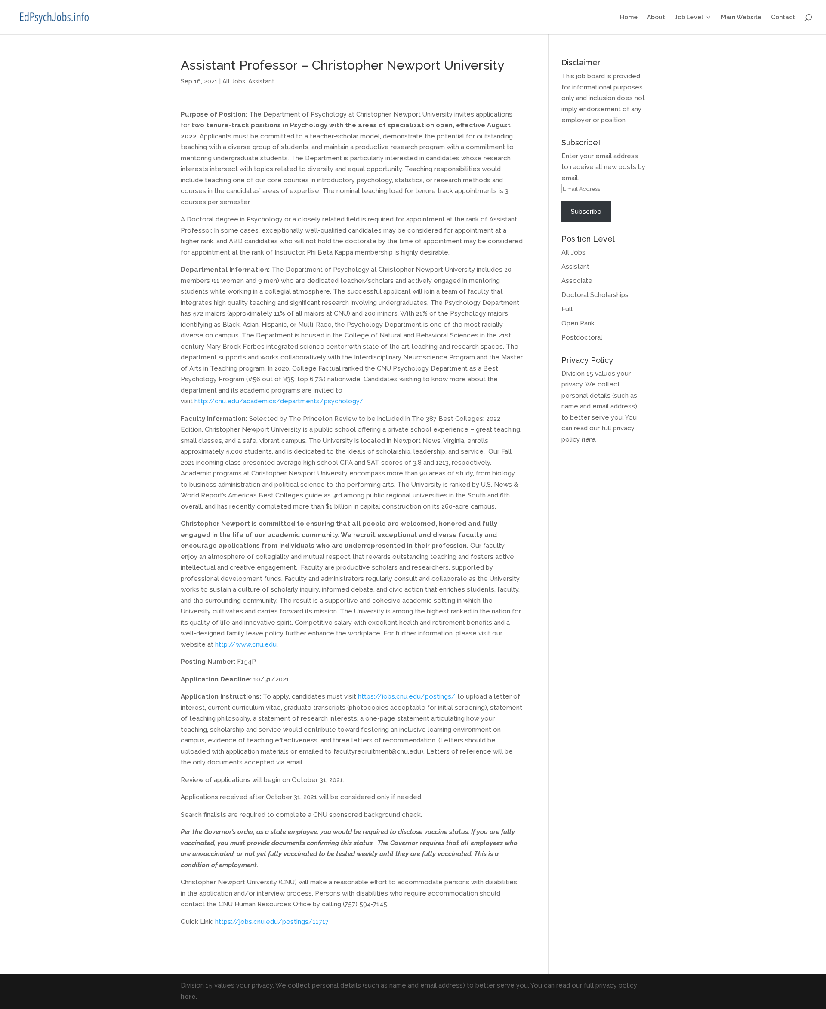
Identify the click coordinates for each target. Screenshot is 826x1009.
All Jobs (233, 81)
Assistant (261, 81)
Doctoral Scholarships (595, 295)
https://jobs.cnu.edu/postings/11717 (272, 922)
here (588, 439)
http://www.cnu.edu (245, 644)
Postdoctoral (581, 337)
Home (629, 17)
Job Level (689, 17)
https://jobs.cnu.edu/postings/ (407, 696)
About (656, 17)
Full (567, 309)
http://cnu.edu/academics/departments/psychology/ (279, 401)
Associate (576, 281)
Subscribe (586, 211)
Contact (783, 17)
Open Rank (578, 323)
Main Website (741, 17)
